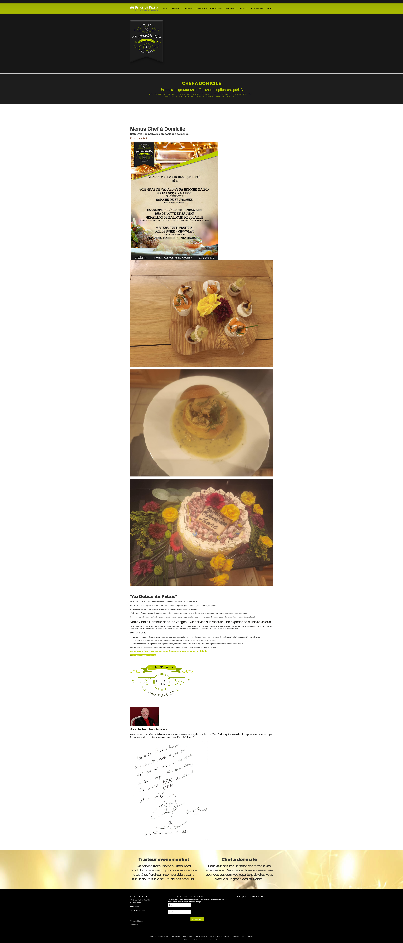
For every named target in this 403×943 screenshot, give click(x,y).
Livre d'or (269, 8)
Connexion (134, 924)
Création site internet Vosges (211, 940)
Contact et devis (257, 8)
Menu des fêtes (231, 8)
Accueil (165, 8)
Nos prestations (216, 8)
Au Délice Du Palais (144, 7)
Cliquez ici (138, 138)
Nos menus (189, 8)
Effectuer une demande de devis (144, 655)
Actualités (243, 8)
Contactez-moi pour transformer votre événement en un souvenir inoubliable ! (169, 651)
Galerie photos (201, 8)
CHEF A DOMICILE (176, 8)
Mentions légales (136, 921)
